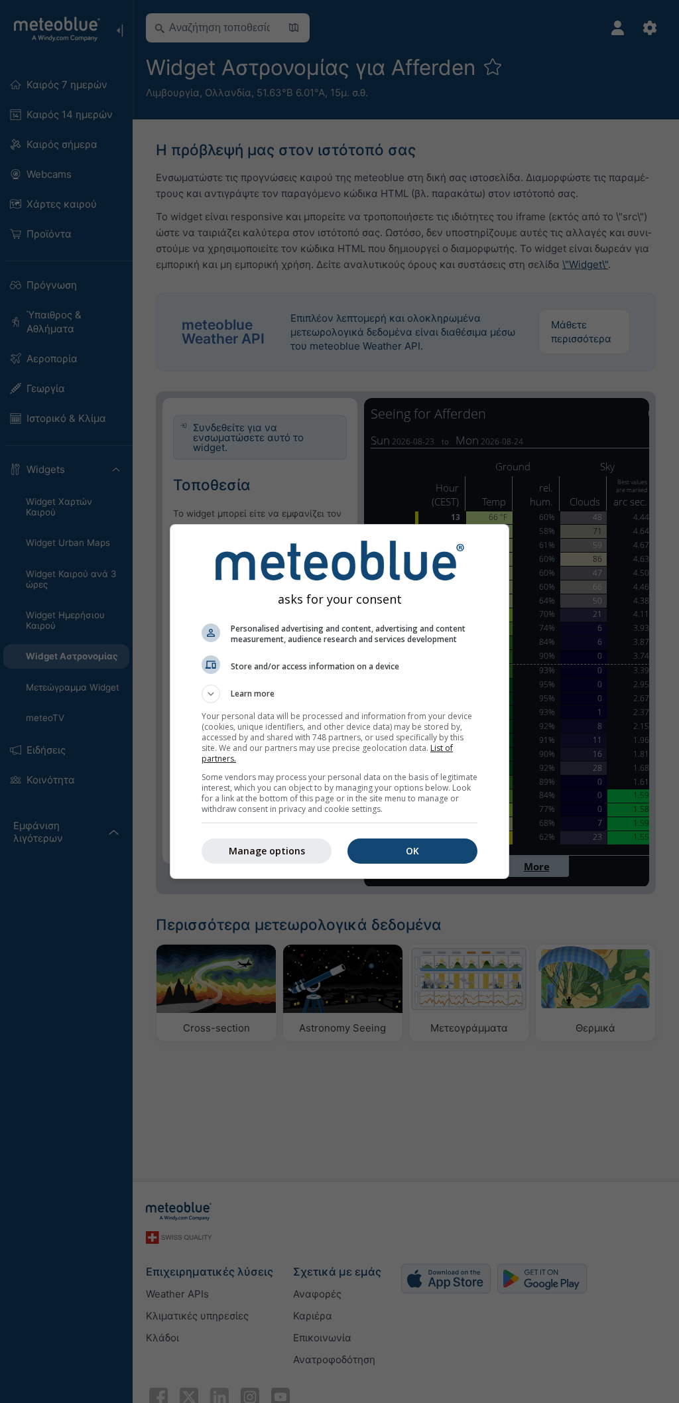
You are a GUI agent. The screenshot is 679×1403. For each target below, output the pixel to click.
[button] (339, 694)
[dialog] (339, 701)
